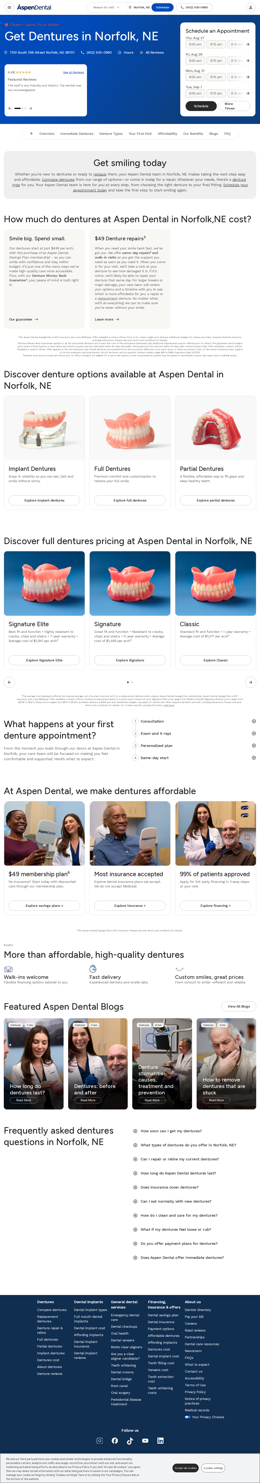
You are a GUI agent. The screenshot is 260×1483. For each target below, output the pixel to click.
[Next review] (30, 108)
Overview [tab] (46, 134)
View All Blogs (239, 1006)
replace (99, 174)
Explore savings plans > (44, 906)
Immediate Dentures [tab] (76, 134)
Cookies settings (213, 1468)
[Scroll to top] (31, 134)
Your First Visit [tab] (140, 134)
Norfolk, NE (142, 7)
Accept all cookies (186, 1468)
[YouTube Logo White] (145, 1441)
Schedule (162, 7)
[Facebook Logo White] (115, 1441)
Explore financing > (215, 906)
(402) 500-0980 (197, 7)
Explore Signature (130, 660)
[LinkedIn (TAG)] (160, 1441)
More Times (230, 106)
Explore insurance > (130, 906)
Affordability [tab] (167, 134)
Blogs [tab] (213, 134)
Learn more (104, 319)
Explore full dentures (130, 500)
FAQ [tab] (227, 134)
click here (169, 705)
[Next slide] (248, 44)
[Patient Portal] (250, 7)
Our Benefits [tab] (193, 134)
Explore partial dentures (216, 500)
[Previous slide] (9, 682)
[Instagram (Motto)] (99, 1441)
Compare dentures (58, 179)
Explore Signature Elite (44, 660)
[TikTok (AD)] (130, 1441)
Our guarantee (20, 319)
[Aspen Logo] (34, 7)
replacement (108, 298)
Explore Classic (215, 660)
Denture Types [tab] (111, 134)
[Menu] (9, 7)
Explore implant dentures (44, 500)
